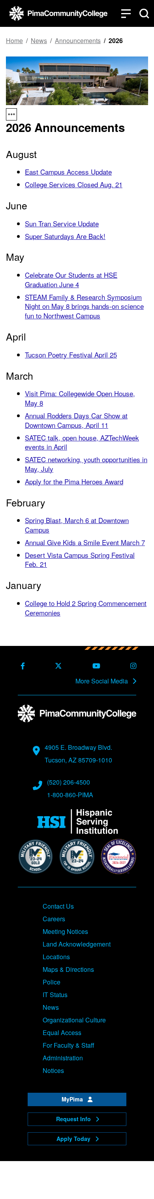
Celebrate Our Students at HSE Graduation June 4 (71, 279)
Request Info (74, 1119)
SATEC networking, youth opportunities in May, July (86, 464)
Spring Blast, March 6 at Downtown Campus (77, 525)
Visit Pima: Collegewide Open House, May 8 (80, 398)
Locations (56, 956)
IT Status (55, 994)
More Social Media (102, 681)
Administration (63, 1057)
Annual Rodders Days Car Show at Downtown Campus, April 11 (76, 420)
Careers (54, 918)
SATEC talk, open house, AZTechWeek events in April (82, 442)
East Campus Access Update (68, 172)
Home (14, 40)
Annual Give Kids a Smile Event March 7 (85, 542)
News (39, 40)
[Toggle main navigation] (126, 13)
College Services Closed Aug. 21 (73, 184)
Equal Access (62, 1032)
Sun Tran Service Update (62, 223)
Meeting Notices (65, 931)
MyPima (73, 1099)
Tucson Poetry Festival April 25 (71, 355)
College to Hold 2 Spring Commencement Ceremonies (85, 607)
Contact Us (58, 906)
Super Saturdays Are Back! (65, 236)
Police (51, 981)
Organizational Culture (74, 1019)
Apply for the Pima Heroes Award (74, 481)
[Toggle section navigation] (11, 114)
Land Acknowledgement (77, 944)
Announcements (78, 40)
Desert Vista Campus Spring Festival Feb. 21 (80, 559)
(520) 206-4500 (68, 782)
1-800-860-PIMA (70, 794)
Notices (53, 1070)
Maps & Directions (68, 969)
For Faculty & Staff (68, 1045)
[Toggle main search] (144, 13)
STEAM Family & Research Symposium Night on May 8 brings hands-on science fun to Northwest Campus (84, 306)
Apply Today (74, 1139)
